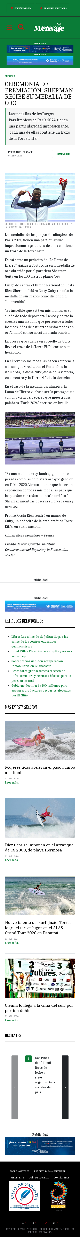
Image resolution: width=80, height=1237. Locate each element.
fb (33, 1222)
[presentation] (14, 1087)
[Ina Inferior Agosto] (40, 1146)
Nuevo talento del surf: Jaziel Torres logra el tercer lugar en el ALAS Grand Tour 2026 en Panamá (38, 928)
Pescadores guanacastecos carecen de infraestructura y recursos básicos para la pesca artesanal (41, 676)
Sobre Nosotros (19, 1171)
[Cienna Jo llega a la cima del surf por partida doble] (40, 978)
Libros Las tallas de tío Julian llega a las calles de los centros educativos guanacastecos (39, 641)
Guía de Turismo (39, 1177)
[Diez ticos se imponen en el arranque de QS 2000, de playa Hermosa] (40, 817)
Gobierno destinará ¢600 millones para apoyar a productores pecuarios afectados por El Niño (41, 690)
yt (43, 1222)
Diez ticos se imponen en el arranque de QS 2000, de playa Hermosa (39, 847)
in (54, 1222)
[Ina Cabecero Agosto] (40, 49)
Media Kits (17, 1177)
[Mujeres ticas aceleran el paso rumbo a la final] (40, 740)
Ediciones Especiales (55, 8)
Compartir (63, 154)
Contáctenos (61, 1177)
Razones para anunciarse (49, 1171)
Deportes (10, 76)
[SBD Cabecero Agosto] (40, 60)
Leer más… (12, 782)
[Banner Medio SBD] (40, 606)
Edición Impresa (23, 8)
